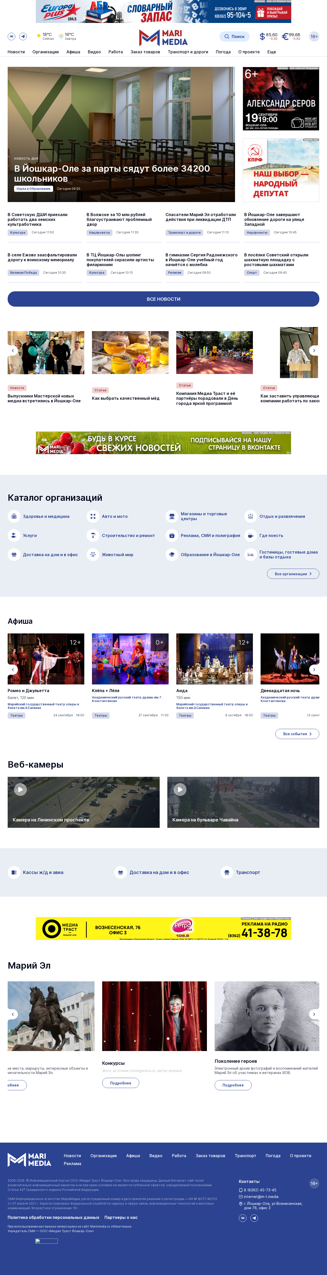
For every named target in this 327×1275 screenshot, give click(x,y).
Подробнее (120, 1083)
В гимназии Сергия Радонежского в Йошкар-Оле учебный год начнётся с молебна (202, 260)
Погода (273, 1155)
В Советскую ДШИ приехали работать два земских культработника (37, 219)
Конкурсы (113, 1063)
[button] (13, 350)
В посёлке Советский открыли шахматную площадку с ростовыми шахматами (276, 260)
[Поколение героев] (267, 1016)
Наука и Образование (34, 189)
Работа (116, 52)
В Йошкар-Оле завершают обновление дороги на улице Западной (274, 219)
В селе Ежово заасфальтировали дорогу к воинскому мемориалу (42, 257)
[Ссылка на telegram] (23, 36)
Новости (16, 52)
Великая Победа (23, 272)
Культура (17, 232)
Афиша (133, 1155)
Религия (174, 272)
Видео (94, 52)
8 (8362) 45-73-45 (260, 1190)
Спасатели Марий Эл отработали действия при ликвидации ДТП (201, 217)
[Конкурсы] (154, 1016)
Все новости (163, 299)
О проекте (300, 1155)
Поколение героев (236, 1061)
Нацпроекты (99, 232)
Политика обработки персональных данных (53, 1217)
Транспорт (245, 1155)
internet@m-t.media (261, 1196)
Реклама (72, 1163)
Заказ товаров (210, 1155)
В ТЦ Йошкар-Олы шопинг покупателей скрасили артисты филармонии (120, 260)
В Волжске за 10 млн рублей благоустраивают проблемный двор (119, 219)
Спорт (252, 272)
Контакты (249, 1181)
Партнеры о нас (121, 1217)
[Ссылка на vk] (11, 36)
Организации (103, 1155)
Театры (16, 715)
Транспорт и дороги (184, 232)
